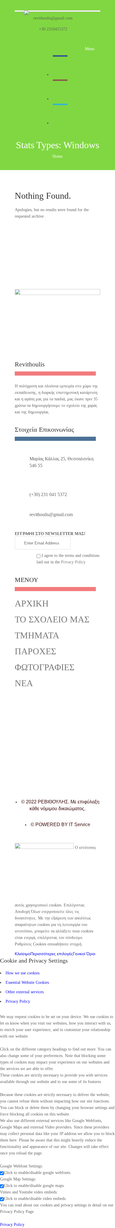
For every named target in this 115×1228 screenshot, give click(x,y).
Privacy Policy (73, 562)
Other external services (25, 992)
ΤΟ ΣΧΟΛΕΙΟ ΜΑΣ (52, 619)
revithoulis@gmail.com (53, 18)
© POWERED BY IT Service (60, 824)
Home (57, 156)
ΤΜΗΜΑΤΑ (37, 635)
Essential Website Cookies (27, 982)
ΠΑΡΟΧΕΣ (35, 651)
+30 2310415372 (53, 29)
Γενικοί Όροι (84, 953)
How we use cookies (23, 973)
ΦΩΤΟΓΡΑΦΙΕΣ (44, 667)
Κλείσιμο (22, 953)
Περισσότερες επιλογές (51, 953)
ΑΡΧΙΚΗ (32, 603)
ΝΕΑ (24, 683)
